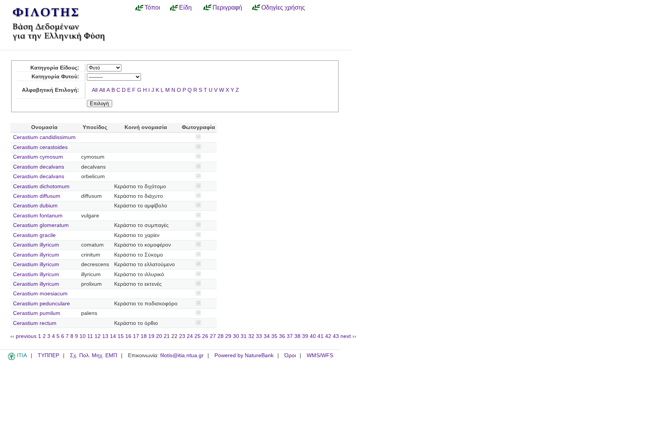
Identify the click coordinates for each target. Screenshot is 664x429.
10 (83, 336)
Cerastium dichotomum (41, 186)
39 (305, 336)
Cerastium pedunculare (41, 303)
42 (328, 336)
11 (90, 336)
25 (197, 336)
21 (167, 336)
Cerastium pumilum (36, 313)
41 (320, 336)
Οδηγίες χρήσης (283, 7)
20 (159, 336)
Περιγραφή (227, 7)
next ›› (348, 336)
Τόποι (152, 7)
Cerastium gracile (34, 235)
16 (128, 336)
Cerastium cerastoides (40, 147)
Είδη (185, 7)
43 (336, 336)
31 (244, 336)
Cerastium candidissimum (44, 137)
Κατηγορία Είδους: (54, 68)
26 (205, 336)
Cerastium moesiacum (40, 293)
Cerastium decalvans (38, 167)
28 (220, 336)
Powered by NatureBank (244, 355)
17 (136, 336)
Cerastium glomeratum (41, 225)
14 (113, 336)
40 (313, 336)
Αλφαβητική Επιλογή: (50, 90)
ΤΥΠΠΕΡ (48, 355)
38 (297, 336)
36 (282, 336)
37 (290, 336)
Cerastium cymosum (38, 157)
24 (190, 336)
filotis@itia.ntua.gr (182, 355)
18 (144, 336)
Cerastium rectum (34, 323)
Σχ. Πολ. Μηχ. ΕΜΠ (93, 355)
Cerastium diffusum (36, 196)
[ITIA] (11, 359)
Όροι (290, 355)
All (95, 90)
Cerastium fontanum (38, 216)
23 (182, 336)
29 (228, 336)
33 (259, 336)
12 (98, 336)
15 (121, 336)
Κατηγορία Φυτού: (55, 77)
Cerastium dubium (35, 206)
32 (251, 336)
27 (213, 336)
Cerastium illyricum (36, 245)
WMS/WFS (320, 355)
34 (267, 336)
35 (274, 336)
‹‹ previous (23, 336)
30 (236, 336)
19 (151, 336)
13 (105, 336)
